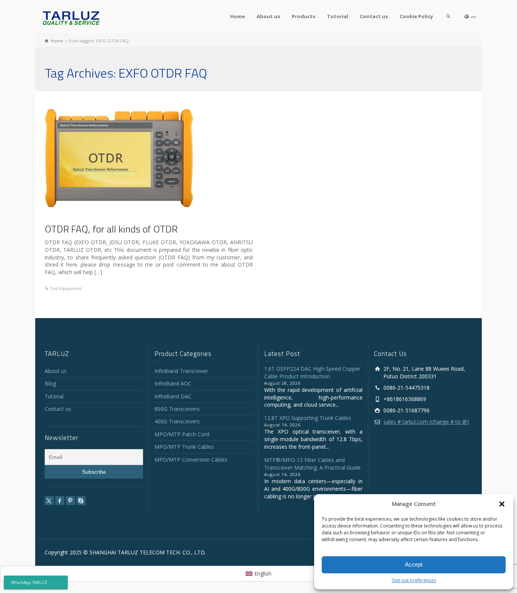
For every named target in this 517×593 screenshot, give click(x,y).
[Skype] (81, 500)
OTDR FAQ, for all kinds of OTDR (111, 229)
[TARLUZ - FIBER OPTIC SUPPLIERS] (71, 17)
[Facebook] (59, 500)
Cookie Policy (416, 16)
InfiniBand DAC (173, 396)
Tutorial (337, 16)
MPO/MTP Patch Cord (181, 434)
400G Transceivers (177, 421)
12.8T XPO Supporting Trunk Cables (307, 417)
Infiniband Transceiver (181, 371)
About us (268, 16)
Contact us (374, 16)
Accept (413, 564)
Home (237, 16)
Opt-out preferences (414, 580)
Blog (50, 383)
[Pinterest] (70, 500)
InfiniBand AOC (173, 383)
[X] (49, 500)
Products (303, 16)
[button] (502, 504)
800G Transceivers (177, 408)
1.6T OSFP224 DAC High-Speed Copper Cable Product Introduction (312, 372)
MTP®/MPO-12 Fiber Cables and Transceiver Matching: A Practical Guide (312, 463)
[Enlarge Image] (120, 157)
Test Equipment (66, 288)
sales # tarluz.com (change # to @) (426, 421)
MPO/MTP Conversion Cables (190, 459)
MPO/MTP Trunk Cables (184, 446)
